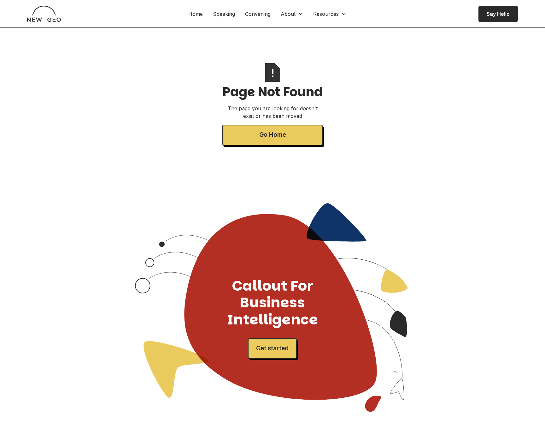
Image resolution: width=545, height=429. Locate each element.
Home (195, 14)
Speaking (224, 14)
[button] (292, 14)
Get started (272, 348)
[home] (44, 14)
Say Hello (498, 14)
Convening (258, 14)
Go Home (272, 134)
